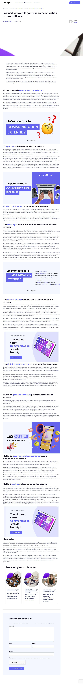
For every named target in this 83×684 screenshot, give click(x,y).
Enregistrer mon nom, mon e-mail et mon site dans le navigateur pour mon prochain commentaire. (30, 658)
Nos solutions (18, 2)
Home (5, 8)
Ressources (36, 2)
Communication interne (31, 590)
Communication (12, 8)
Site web (11, 651)
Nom (10, 643)
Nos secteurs (27, 2)
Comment (11, 626)
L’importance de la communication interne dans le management (30, 597)
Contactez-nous (74, 2)
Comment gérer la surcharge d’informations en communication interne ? (48, 598)
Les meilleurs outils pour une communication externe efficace (13, 595)
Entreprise (28, 592)
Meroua (75, 22)
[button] (16, 357)
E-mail (34, 643)
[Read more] (13, 579)
